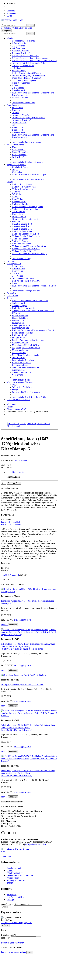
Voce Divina (17, 375)
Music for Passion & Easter (18, 399)
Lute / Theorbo (18, 149)
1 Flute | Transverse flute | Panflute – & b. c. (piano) (34, 60)
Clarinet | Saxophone (21, 83)
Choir (14, 283)
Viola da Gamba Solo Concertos (26, 236)
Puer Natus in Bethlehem (23, 360)
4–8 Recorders (18, 48)
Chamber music (19, 90)
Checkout (11, 10)
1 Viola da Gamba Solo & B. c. (25, 234)
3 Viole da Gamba (20, 241)
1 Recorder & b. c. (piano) (23, 41)
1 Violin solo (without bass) (24, 187)
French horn (17, 107)
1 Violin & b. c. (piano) (22, 184)
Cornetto (16, 110)
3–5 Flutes (16, 68)
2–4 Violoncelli (18, 211)
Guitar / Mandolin (20, 152)
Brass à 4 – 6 (17, 127)
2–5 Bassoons (18, 88)
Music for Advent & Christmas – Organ (29, 174)
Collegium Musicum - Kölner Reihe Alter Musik (33, 310)
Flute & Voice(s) (19, 70)
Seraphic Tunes (18, 370)
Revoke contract (14, 868)
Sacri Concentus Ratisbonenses (25, 367)
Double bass (17, 214)
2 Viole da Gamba (20, 239)
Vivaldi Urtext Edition (21, 372)
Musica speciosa (19, 352)
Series (9, 298)
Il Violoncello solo (20, 335)
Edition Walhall (20, 460)
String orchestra (19, 216)
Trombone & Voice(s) (21, 120)
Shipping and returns (16, 880)
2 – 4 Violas (17, 199)
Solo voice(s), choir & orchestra (26, 281)
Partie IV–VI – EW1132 (11, 524)
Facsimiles (11, 293)
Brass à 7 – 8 (17, 130)
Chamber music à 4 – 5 (22, 226)
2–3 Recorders (18, 46)
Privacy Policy (13, 878)
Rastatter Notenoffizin (21, 362)
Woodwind (11, 38)
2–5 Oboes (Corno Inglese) (24, 80)
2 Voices (15, 273)
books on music (19, 303)
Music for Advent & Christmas (20, 382)
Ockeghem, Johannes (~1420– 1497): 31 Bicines (22, 684)
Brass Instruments (14, 105)
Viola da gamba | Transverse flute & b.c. (29, 246)
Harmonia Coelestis (20, 328)
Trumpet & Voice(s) (20, 115)
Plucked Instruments (15, 145)
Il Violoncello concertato (22, 333)
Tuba (14, 125)
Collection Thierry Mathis (23, 308)
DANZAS (16, 313)
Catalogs (10, 899)
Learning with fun (20, 342)
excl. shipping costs (15, 472)
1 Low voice (17, 271)
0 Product (5, 28)
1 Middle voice (18, 268)
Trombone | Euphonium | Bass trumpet (28, 117)
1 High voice (17, 266)
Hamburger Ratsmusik (22, 325)
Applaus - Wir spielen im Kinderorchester (30, 300)
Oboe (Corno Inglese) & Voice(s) (26, 78)
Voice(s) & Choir (14, 263)
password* (5, 938)
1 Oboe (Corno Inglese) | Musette (26, 73)
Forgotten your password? (12, 943)
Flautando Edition (20, 318)
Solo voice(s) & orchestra (23, 278)
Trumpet (15, 112)
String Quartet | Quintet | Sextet (25, 219)
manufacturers (7, 904)
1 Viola (15, 196)
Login (9, 15)
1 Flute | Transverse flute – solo (25, 55)
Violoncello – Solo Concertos (25, 209)
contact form (6, 856)
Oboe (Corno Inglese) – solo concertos (29, 75)
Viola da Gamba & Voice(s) (24, 251)
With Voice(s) (18, 157)
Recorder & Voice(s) (21, 53)
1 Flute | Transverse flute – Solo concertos (30, 58)
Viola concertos (19, 201)
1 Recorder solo (19, 43)
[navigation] (6, 920)
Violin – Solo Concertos (22, 189)
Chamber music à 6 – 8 (22, 229)
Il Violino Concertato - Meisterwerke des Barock (33, 330)
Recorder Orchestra (20, 50)
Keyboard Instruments (16, 164)
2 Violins (16, 192)
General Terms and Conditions (20, 875)
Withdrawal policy (15, 873)
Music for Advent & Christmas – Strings (29, 253)
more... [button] (4, 624)
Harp (14, 147)
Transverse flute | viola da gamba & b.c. (29, 63)
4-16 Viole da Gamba (21, 244)
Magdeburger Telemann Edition (26, 347)
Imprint (10, 883)
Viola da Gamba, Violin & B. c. (26, 248)
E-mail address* (8, 935)
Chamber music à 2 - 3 (22, 224)
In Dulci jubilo (18, 338)
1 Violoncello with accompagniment (27, 206)
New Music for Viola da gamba (25, 355)
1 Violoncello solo (20, 204)
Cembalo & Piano (20, 167)
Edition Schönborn (20, 315)
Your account (12, 13)
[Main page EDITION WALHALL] (12, 20)
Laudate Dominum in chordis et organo (29, 340)
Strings (10, 182)
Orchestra (11, 261)
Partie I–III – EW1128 (10, 522)
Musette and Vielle (20, 98)
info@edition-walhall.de (35, 844)
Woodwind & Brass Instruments (26, 392)
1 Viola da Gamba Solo (22, 231)
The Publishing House (16, 897)
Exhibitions (11, 894)
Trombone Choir (19, 122)
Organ (15, 169)
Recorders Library (20, 365)
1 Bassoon (16, 85)
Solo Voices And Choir (22, 387)
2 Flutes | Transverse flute (23, 65)
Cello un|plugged (19, 305)
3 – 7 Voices (17, 276)
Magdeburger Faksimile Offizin (25, 345)
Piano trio (16, 221)
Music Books (12, 295)
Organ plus (17, 172)
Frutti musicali (18, 323)
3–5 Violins (17, 194)
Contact (10, 870)
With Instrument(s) (20, 154)
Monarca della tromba (21, 350)
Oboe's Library (18, 357)
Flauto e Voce (18, 320)
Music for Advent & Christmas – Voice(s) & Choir (34, 286)
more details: (23, 102)
